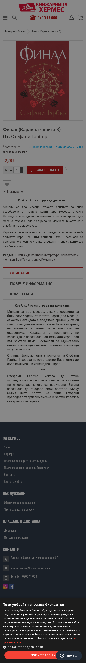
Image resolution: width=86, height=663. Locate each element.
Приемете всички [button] (43, 655)
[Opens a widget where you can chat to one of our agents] (69, 656)
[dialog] (43, 630)
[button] (43, 647)
